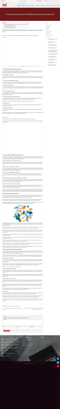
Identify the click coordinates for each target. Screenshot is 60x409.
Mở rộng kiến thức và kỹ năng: (7, 258)
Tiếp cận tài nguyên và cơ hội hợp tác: (9, 278)
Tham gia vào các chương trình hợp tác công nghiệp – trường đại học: (14, 177)
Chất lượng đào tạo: (5, 103)
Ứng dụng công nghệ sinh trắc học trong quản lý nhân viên (52, 65)
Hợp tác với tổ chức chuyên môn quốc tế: (12, 249)
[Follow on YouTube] (32, 348)
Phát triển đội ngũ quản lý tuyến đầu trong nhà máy (52, 39)
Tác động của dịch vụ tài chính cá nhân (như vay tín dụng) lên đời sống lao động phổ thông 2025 (53, 51)
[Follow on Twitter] (26, 348)
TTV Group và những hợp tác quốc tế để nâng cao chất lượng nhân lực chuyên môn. (16, 24)
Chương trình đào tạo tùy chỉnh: (8, 74)
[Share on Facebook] (3, 303)
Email (18, 326)
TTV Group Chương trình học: (7, 107)
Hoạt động (37, 5)
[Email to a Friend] (6, 303)
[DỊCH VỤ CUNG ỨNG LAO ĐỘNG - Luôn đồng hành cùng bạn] (6, 5)
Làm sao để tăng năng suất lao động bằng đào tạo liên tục (52, 45)
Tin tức (54, 5)
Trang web (31, 326)
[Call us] (29, 348)
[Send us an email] (27, 348)
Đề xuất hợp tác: (5, 291)
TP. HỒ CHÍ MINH (48, 25)
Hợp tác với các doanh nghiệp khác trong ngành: (10, 172)
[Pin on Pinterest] (7, 303)
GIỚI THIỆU (23, 5)
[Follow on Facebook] (21, 348)
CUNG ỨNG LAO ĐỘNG (30, 5)
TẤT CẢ (47, 23)
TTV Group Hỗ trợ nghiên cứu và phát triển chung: (11, 96)
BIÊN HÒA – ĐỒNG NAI (49, 35)
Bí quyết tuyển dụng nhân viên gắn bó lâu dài (52, 42)
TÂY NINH (47, 30)
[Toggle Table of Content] (27, 23)
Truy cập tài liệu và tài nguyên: (7, 85)
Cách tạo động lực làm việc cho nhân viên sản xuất (52, 62)
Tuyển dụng (43, 5)
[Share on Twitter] (4, 303)
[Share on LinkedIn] (9, 303)
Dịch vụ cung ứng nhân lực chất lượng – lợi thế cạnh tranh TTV (52, 54)
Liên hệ (58, 5)
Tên (4, 326)
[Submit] (57, 1)
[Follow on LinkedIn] (30, 348)
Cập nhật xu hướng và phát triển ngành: (9, 268)
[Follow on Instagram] (23, 348)
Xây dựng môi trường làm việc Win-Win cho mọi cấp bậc (52, 56)
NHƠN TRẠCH (48, 33)
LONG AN (47, 28)
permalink (17, 306)
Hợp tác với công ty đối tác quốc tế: (10, 193)
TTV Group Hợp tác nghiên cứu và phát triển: (12, 155)
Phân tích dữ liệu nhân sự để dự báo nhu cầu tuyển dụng (52, 48)
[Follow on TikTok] (24, 348)
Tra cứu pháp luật (49, 5)
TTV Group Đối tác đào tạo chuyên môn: (11, 69)
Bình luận (5, 319)
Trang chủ (19, 5)
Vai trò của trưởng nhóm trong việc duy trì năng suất (52, 59)
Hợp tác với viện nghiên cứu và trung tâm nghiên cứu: (11, 160)
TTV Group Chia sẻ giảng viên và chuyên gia (10, 80)
